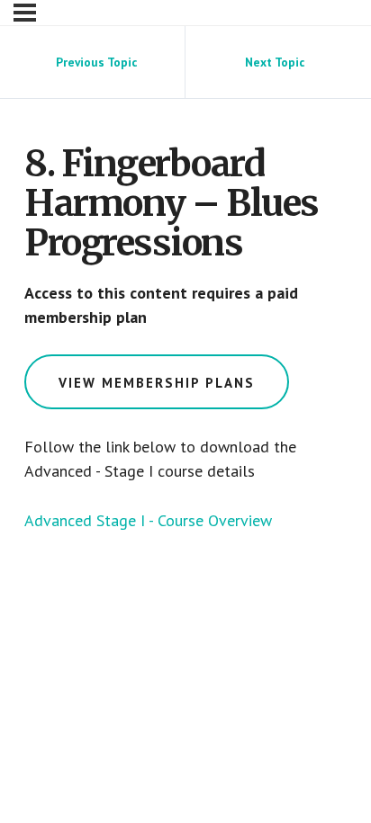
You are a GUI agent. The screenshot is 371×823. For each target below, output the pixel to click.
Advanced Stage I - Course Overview (148, 520)
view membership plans (157, 382)
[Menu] (25, 12)
